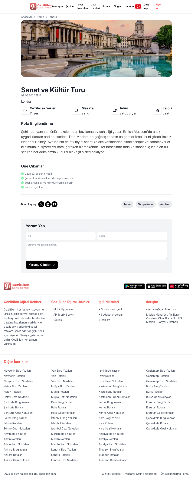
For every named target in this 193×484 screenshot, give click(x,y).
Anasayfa (57, 6)
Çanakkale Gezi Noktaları (162, 428)
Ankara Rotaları (13, 454)
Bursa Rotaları (154, 391)
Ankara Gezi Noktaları (17, 460)
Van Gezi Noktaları (62, 381)
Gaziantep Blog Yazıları (160, 370)
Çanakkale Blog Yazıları (160, 418)
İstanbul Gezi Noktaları (65, 428)
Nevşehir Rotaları (14, 375)
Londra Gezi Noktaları (64, 460)
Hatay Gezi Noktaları (16, 396)
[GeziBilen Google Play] (134, 286)
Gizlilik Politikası (111, 473)
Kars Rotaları (106, 423)
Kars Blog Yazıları (109, 418)
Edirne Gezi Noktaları (17, 428)
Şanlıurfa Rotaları (14, 407)
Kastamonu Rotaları (110, 391)
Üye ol (158, 6)
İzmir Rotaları (107, 375)
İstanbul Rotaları (61, 423)
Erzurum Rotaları (156, 407)
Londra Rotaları (60, 454)
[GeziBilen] (40, 6)
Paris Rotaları (59, 407)
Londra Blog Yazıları (63, 449)
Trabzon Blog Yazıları (112, 449)
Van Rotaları (58, 375)
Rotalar (107, 6)
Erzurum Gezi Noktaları (160, 412)
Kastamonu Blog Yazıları (113, 386)
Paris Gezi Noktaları (63, 412)
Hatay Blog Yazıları (15, 386)
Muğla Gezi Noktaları (64, 396)
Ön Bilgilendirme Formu (175, 473)
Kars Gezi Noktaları (110, 428)
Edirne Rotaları (13, 423)
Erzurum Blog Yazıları (159, 402)
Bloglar (118, 6)
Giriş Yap (146, 6)
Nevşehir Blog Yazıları (17, 370)
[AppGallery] (178, 286)
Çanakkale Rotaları (157, 423)
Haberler (130, 6)
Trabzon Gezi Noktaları (113, 460)
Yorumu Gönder (40, 265)
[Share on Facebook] (54, 204)
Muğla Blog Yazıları (63, 386)
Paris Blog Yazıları (62, 402)
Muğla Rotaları (60, 391)
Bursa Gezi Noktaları (158, 396)
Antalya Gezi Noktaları (112, 444)
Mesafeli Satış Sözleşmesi (141, 473)
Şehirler (70, 6)
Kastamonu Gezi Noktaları (114, 396)
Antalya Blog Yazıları (111, 433)
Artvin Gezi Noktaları (16, 444)
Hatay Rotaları (12, 391)
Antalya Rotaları (108, 439)
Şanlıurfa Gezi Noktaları (18, 412)
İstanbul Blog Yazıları (64, 418)
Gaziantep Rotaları (157, 375)
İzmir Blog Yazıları (109, 370)
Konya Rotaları (107, 407)
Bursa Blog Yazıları (157, 386)
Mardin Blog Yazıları (63, 433)
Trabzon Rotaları (109, 454)
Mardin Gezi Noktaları (64, 444)
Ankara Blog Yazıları (16, 449)
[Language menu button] (138, 6)
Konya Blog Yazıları (110, 402)
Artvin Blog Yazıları (15, 433)
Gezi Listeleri (95, 6)
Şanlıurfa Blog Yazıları (17, 402)
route (41, 16)
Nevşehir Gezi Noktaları (18, 381)
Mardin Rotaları (60, 439)
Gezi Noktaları (82, 6)
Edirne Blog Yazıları (16, 418)
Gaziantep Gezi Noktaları (161, 381)
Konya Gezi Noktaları (112, 412)
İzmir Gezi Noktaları (111, 381)
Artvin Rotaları (12, 439)
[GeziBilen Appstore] (156, 286)
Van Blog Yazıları (61, 370)
